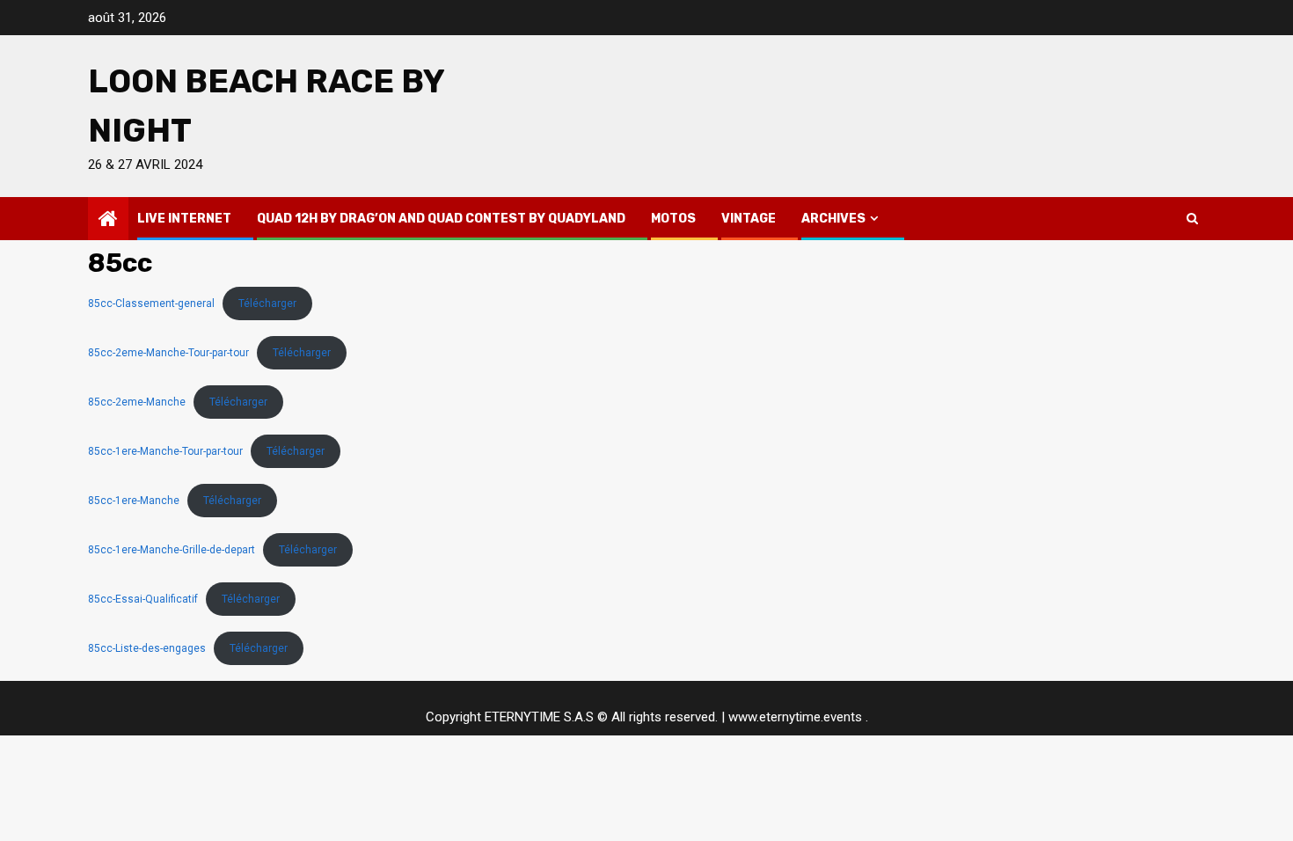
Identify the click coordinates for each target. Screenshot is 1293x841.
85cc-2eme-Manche (137, 402)
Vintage (748, 218)
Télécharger (267, 303)
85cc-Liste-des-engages (147, 648)
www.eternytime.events (795, 717)
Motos (673, 218)
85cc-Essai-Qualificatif (143, 599)
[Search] (1192, 218)
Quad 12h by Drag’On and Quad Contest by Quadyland (441, 218)
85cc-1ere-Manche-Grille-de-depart (171, 550)
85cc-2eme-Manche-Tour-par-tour (168, 353)
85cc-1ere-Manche (133, 500)
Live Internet (184, 218)
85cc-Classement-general (151, 303)
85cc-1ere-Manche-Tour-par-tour (165, 451)
